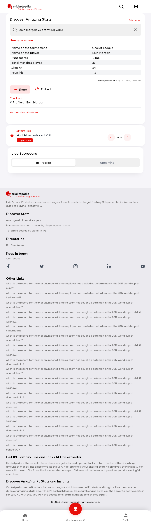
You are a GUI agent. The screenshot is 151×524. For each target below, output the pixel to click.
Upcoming (107, 162)
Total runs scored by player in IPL (26, 230)
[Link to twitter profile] (42, 266)
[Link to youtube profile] (143, 266)
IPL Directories (15, 245)
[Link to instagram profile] (75, 266)
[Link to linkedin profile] (109, 266)
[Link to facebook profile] (8, 266)
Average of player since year (23, 220)
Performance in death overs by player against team (38, 225)
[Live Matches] (136, 6)
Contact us (13, 258)
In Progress (44, 162)
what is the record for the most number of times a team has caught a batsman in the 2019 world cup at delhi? (73, 312)
